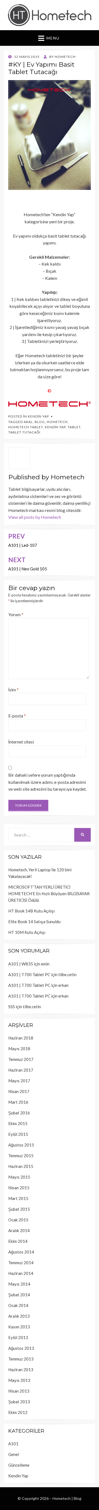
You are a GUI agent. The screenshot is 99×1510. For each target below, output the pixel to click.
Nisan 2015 (18, 1187)
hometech (57, 422)
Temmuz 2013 (21, 1358)
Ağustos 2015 (21, 1144)
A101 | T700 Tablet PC (29, 974)
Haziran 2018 (20, 1037)
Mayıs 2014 (19, 1283)
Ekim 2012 (18, 1412)
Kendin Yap (38, 416)
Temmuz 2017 (21, 1059)
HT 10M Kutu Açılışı (26, 932)
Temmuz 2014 (21, 1262)
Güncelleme (18, 1465)
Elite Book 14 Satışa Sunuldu (34, 921)
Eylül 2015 (18, 1134)
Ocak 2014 (18, 1305)
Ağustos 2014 (21, 1251)
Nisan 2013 (18, 1390)
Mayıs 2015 (19, 1176)
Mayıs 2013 (19, 1380)
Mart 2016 (18, 1102)
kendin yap (55, 427)
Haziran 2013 (20, 1369)
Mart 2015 (18, 1198)
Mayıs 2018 (19, 1048)
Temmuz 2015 (21, 1155)
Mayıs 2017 (19, 1080)
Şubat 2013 (19, 1401)
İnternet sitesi (21, 741)
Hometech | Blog (67, 1498)
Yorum (15, 614)
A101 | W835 (20, 963)
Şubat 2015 (19, 1209)
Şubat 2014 (19, 1294)
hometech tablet (25, 427)
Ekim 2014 (18, 1241)
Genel (13, 1454)
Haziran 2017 (20, 1069)
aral (28, 422)
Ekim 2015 (18, 1123)
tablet (74, 427)
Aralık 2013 (19, 1316)
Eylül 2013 (18, 1337)
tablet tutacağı (24, 432)
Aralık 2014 (19, 1230)
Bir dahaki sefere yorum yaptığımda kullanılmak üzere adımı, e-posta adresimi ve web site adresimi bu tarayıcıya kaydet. (47, 781)
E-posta (17, 715)
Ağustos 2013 (21, 1348)
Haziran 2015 (20, 1166)
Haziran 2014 (20, 1273)
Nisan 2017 (18, 1091)
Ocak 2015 (18, 1219)
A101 (13, 1443)
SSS (11, 1006)
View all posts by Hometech (34, 517)
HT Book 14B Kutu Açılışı (31, 910)
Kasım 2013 (19, 1326)
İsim (13, 689)
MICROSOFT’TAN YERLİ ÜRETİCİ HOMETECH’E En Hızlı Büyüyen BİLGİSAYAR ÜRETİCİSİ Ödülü (49, 893)
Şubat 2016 (19, 1112)
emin (45, 963)
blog (40, 422)
